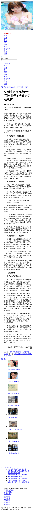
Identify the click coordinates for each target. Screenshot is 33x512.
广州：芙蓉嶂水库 (13, 441)
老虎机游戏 (7, 494)
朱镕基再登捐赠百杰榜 (15, 476)
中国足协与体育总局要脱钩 (16, 480)
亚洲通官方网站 (9, 490)
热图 (2, 359)
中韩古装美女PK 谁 (14, 369)
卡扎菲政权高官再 (13, 453)
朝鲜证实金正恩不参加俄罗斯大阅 (18, 471)
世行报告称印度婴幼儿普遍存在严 (18, 478)
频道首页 (7, 63)
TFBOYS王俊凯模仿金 (15, 429)
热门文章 (3, 467)
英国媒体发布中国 (13, 405)
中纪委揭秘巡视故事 (14, 473)
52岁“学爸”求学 (12, 417)
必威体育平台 (8, 492)
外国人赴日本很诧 (13, 381)
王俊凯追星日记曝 (13, 393)
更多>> (6, 359)
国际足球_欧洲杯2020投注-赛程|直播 (12, 87)
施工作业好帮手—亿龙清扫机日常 (18, 482)
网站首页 (7, 497)
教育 (26, 87)
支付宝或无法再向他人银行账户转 (18, 474)
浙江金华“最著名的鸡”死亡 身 (17, 469)
